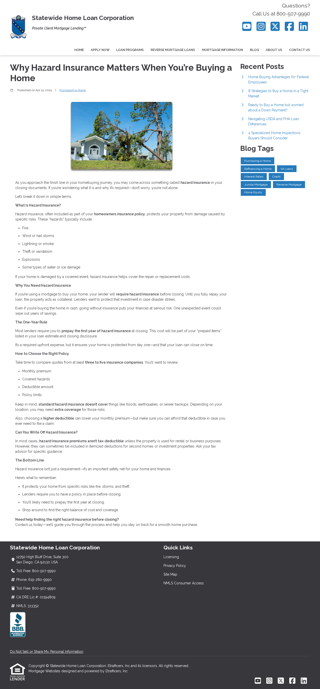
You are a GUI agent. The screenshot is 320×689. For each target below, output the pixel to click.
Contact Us (299, 50)
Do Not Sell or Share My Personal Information (46, 652)
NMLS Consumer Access (184, 583)
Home (79, 50)
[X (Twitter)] (275, 26)
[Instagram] (261, 26)
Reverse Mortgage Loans (173, 50)
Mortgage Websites (44, 671)
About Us (274, 50)
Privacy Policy (175, 566)
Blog (254, 50)
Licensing (171, 557)
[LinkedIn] (303, 26)
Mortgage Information (222, 50)
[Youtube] (247, 26)
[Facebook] (289, 26)
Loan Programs (130, 50)
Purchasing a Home (73, 90)
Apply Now (100, 50)
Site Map (170, 574)
